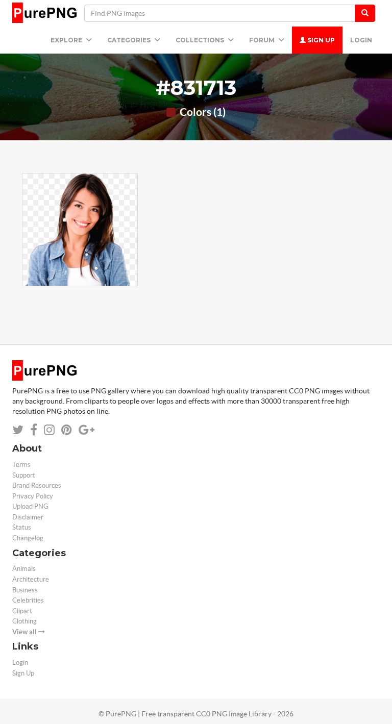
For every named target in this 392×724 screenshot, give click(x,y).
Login (361, 40)
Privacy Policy (32, 496)
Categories (129, 40)
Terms (21, 464)
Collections (201, 40)
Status (21, 527)
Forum (262, 40)
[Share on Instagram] (49, 430)
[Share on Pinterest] (66, 430)
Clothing (24, 621)
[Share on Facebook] (33, 430)
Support (23, 475)
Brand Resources (36, 485)
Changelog (27, 538)
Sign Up (320, 40)
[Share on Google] (86, 430)
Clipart (22, 611)
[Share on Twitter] (17, 430)
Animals (24, 568)
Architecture (30, 579)
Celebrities (28, 600)
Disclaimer (27, 517)
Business (25, 590)
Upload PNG (30, 506)
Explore (67, 40)
